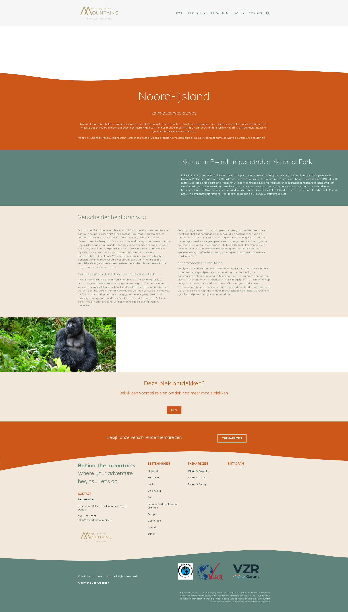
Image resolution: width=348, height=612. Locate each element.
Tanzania (153, 477)
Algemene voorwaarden (93, 582)
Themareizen (219, 13)
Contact (255, 13)
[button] (204, 13)
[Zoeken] (268, 13)
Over (237, 13)
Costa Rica (154, 520)
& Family (197, 484)
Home (179, 13)
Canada (153, 527)
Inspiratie (195, 13)
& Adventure (199, 471)
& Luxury (197, 477)
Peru (150, 497)
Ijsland (152, 534)
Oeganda (153, 471)
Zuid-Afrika (154, 490)
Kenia (151, 484)
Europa (152, 514)
